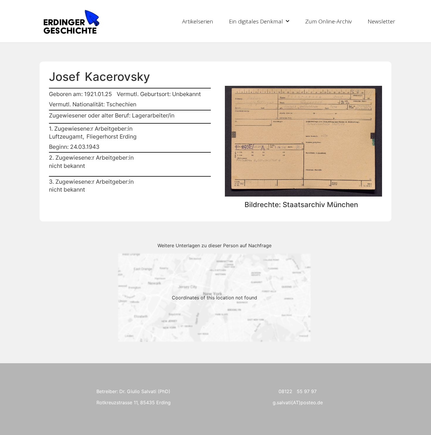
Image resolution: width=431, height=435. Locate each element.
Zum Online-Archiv (328, 21)
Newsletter (381, 21)
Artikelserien (197, 21)
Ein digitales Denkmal (256, 21)
